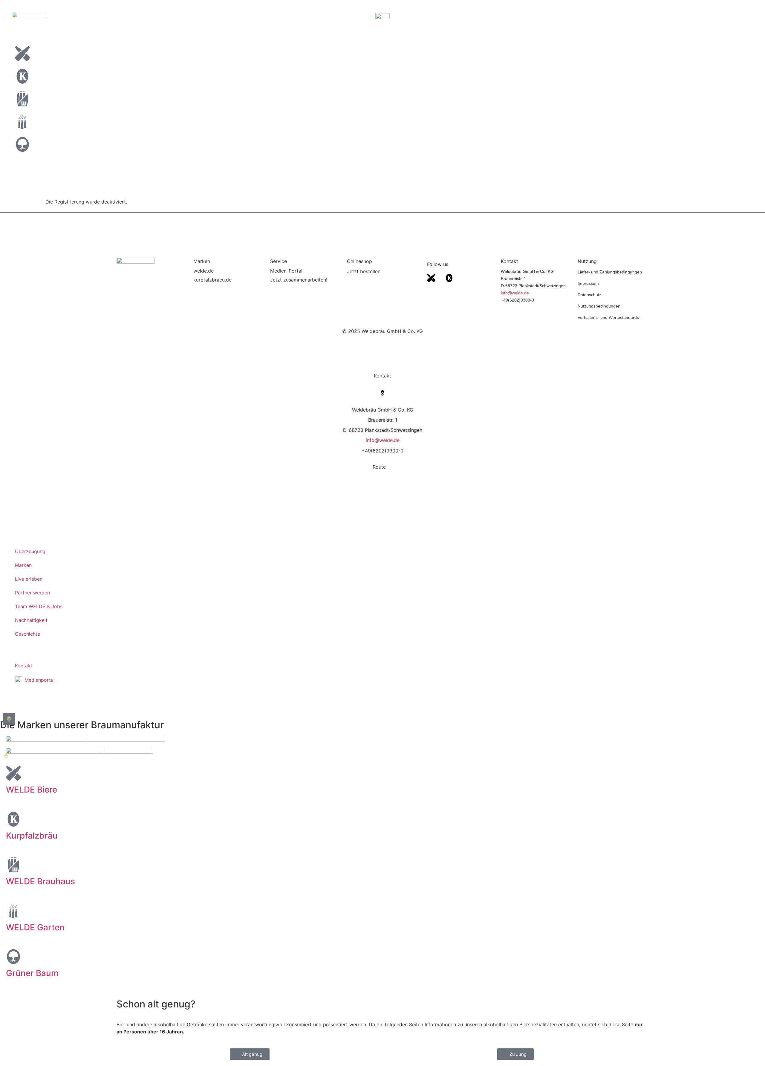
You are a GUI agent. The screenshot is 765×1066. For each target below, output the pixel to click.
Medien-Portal (286, 271)
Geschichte (27, 634)
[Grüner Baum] (13, 956)
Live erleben (28, 579)
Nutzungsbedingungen (599, 306)
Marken (23, 565)
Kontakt (23, 666)
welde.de (203, 271)
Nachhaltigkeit (31, 620)
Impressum (588, 283)
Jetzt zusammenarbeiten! (298, 280)
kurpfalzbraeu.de (212, 280)
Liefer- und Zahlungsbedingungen (610, 272)
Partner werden (32, 593)
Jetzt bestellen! (364, 271)
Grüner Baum (32, 973)
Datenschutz (589, 294)
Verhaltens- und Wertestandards (608, 317)
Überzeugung (30, 551)
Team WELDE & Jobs (38, 606)
